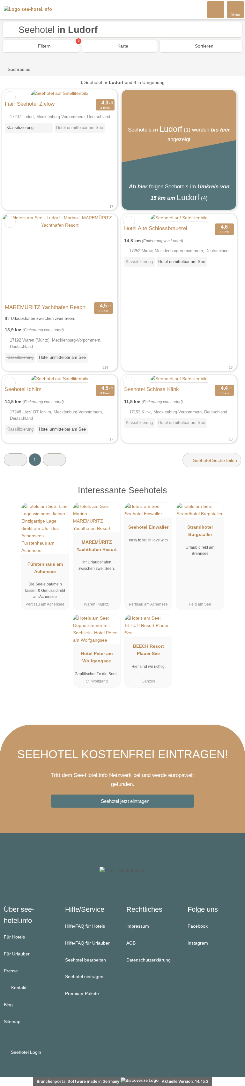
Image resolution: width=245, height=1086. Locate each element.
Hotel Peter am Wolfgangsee (97, 657)
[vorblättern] (101, 257)
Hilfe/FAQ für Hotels (85, 926)
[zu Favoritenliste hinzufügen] (10, 97)
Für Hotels (14, 936)
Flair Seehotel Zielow (30, 104)
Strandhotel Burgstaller (200, 530)
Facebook (198, 926)
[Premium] (232, 496)
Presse (11, 970)
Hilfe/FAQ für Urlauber (87, 943)
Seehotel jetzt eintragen (125, 801)
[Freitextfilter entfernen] (216, 9)
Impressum (137, 926)
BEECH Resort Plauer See (148, 650)
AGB (131, 943)
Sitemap (12, 1021)
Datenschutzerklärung (148, 959)
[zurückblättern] (18, 257)
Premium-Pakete (82, 993)
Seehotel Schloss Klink (151, 389)
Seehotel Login (25, 1052)
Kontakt (18, 987)
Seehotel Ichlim (23, 389)
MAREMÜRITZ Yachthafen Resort (45, 307)
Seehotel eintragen (84, 976)
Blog (8, 1004)
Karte (122, 46)
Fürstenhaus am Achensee (45, 568)
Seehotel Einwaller (148, 527)
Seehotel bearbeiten (85, 959)
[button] (15, 459)
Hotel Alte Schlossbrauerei (155, 228)
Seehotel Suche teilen (214, 460)
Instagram (198, 943)
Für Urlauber (17, 953)
